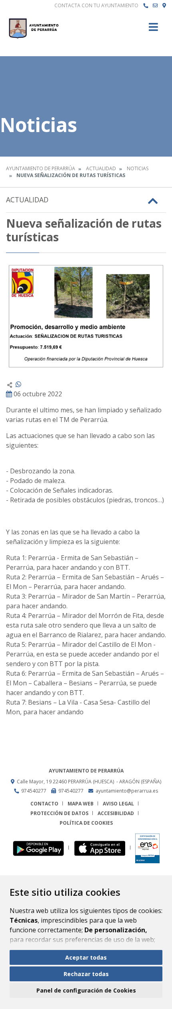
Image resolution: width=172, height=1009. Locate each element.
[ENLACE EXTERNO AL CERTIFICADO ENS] (147, 847)
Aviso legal (118, 803)
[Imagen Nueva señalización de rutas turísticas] (86, 316)
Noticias (137, 168)
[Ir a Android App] (40, 847)
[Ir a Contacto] (155, 5)
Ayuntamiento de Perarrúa (40, 168)
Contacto (44, 803)
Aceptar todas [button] (86, 957)
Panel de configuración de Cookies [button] (86, 990)
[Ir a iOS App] (102, 847)
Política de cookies (86, 822)
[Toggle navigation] (153, 29)
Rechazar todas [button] (86, 974)
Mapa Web (81, 803)
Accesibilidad (116, 813)
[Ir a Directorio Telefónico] (145, 5)
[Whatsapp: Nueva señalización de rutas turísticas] (18, 384)
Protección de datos (59, 813)
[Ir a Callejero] (164, 5)
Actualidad (101, 168)
